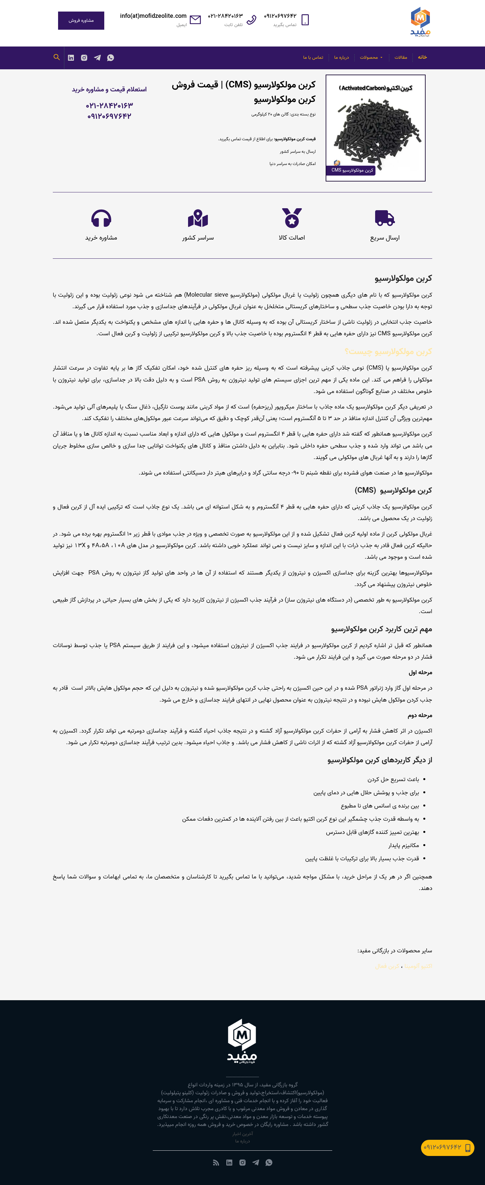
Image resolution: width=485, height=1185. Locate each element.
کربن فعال (387, 966)
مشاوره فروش (81, 20)
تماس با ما (313, 57)
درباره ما (341, 57)
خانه (422, 57)
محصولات (369, 57)
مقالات (401, 57)
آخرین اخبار (242, 1134)
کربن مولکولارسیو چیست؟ (388, 352)
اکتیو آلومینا (418, 966)
